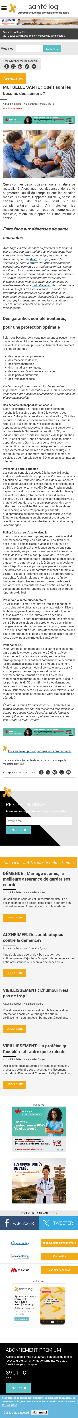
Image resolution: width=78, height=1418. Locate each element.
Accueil (7, 32)
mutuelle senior (41, 285)
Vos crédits (59, 1256)
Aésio (33, 259)
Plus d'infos (9, 1405)
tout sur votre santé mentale (59, 1242)
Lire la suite (15, 917)
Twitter (13, 66)
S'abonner (18, 830)
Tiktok (26, 66)
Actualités (19, 32)
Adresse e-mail (16, 815)
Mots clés (7, 48)
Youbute (34, 66)
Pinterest (20, 66)
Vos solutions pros (59, 1270)
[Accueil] (13, 8)
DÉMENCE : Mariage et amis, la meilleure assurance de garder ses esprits (36, 879)
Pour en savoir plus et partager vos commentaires (39, 751)
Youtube (68, 771)
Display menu (4, 7)
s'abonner (18, 1388)
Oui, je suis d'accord (16, 1412)
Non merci (40, 1412)
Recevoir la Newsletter (39, 1213)
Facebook (6, 66)
